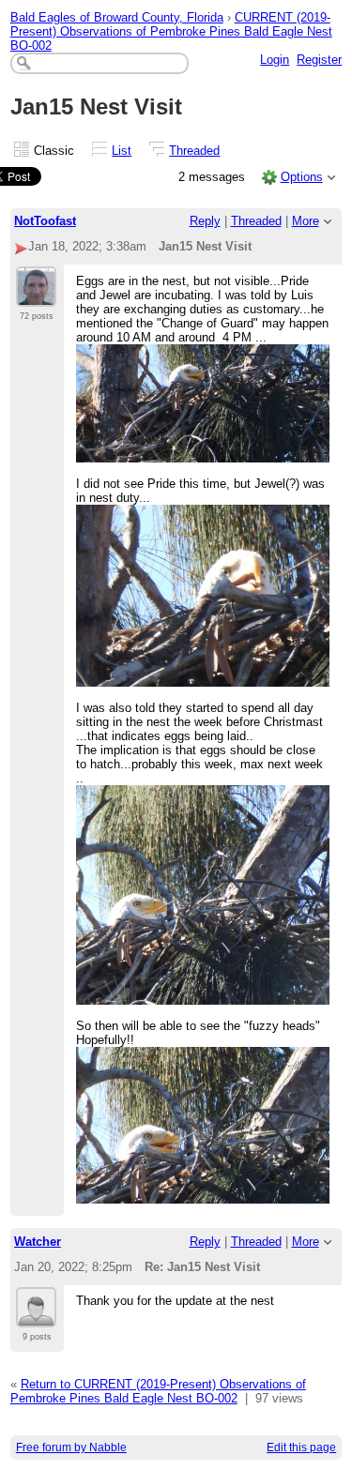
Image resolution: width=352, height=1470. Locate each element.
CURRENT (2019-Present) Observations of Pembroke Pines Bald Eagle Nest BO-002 (171, 31)
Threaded (194, 151)
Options (302, 177)
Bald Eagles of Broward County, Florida (116, 17)
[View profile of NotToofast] (36, 295)
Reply (205, 221)
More (305, 221)
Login (274, 60)
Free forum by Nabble (71, 1447)
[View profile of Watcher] (36, 1316)
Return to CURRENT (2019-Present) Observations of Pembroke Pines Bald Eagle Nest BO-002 (158, 1391)
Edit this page (301, 1447)
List (121, 151)
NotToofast (45, 221)
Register (319, 60)
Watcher (37, 1242)
